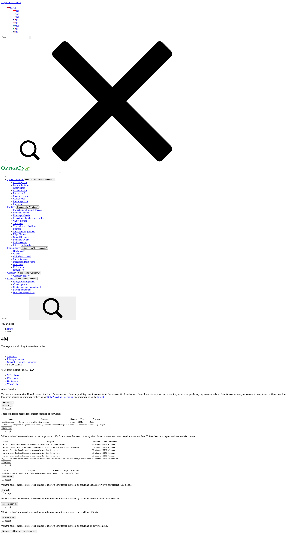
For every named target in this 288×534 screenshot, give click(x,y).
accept (7, 408)
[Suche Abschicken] (30, 37)
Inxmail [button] (5, 490)
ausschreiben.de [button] (9, 504)
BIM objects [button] (7, 476)
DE (18, 11)
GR (18, 26)
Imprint (100, 397)
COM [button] (13, 8)
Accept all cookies (27, 531)
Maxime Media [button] (8, 517)
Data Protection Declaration (60, 397)
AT (17, 14)
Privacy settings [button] (14, 364)
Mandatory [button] (7, 405)
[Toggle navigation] (60, 172)
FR (17, 20)
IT (17, 29)
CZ (17, 32)
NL (18, 17)
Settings (6, 402)
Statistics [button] (6, 428)
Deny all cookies (9, 531)
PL (17, 23)
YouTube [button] (6, 462)
